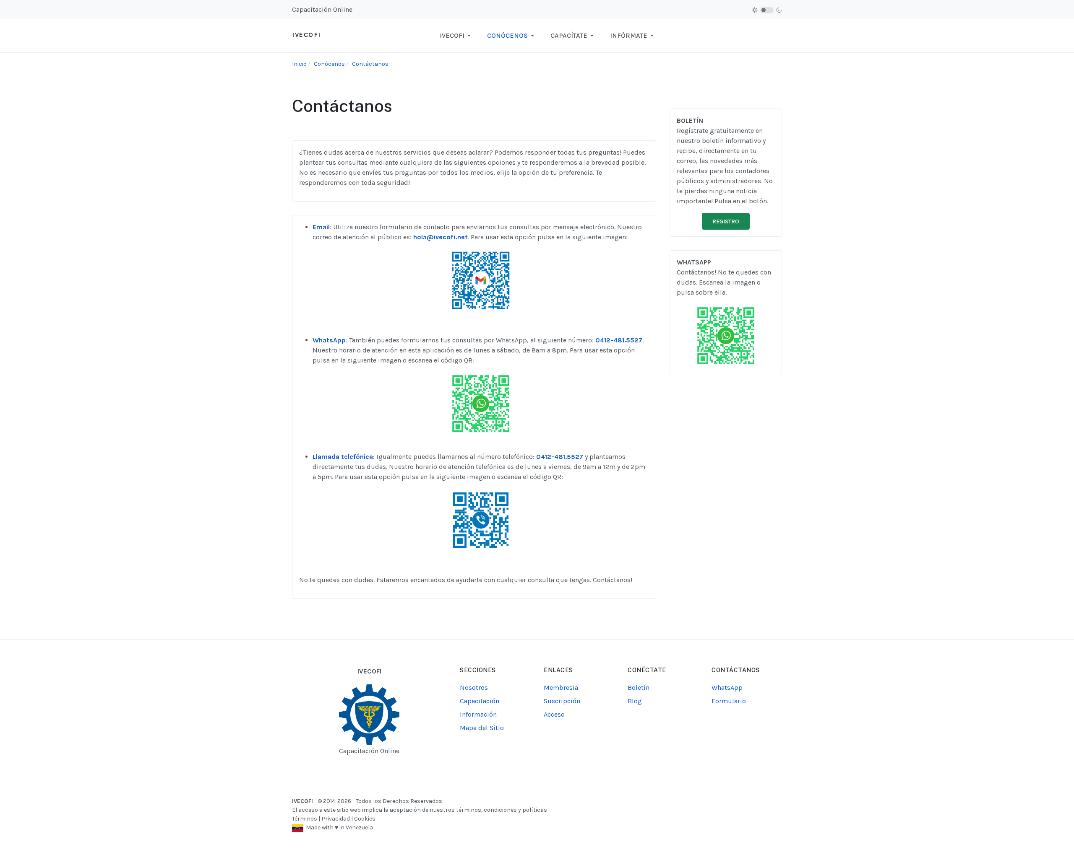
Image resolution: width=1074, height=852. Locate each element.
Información (478, 714)
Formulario (729, 701)
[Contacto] (480, 280)
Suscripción (562, 701)
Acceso (554, 714)
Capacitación (479, 701)
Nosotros (474, 687)
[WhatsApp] (480, 403)
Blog (635, 701)
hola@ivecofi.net (440, 237)
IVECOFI (302, 801)
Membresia (561, 687)
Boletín (638, 687)
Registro (725, 221)
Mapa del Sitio (482, 728)
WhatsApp (727, 687)
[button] (456, 35)
